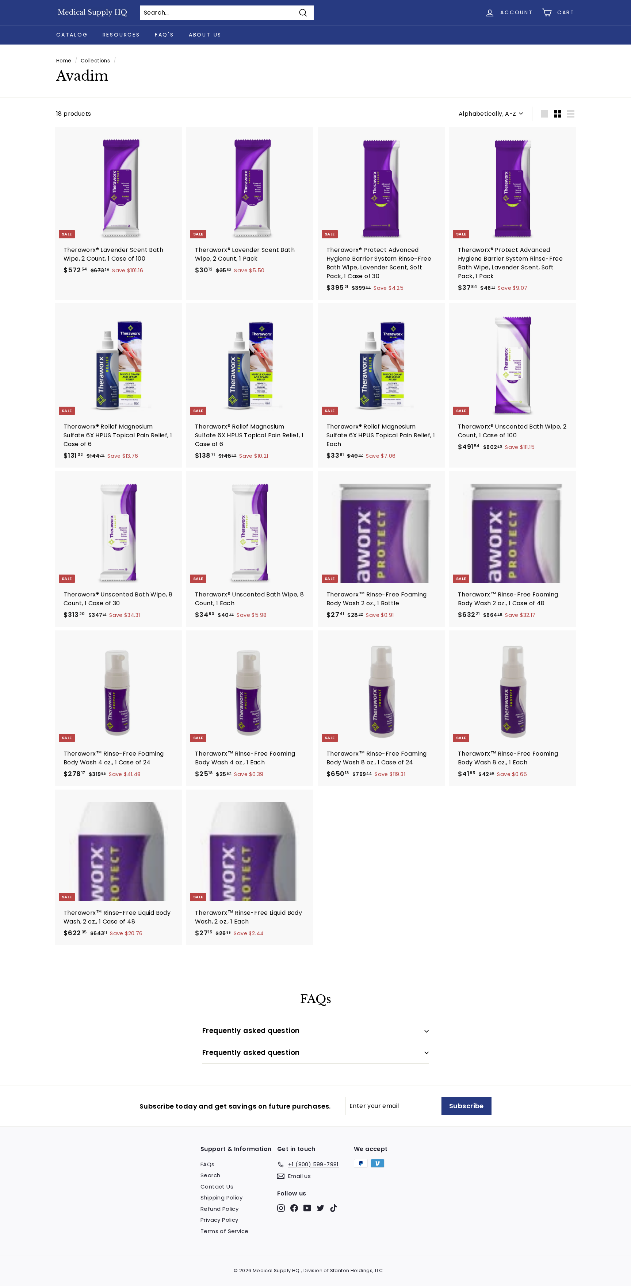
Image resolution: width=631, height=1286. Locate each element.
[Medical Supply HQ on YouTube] (307, 1208)
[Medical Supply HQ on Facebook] (294, 1208)
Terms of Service (224, 1231)
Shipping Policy (221, 1197)
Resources (121, 34)
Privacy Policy (219, 1220)
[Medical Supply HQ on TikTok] (333, 1208)
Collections (95, 60)
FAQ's (164, 34)
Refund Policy (219, 1209)
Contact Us (216, 1186)
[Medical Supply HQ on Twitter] (320, 1208)
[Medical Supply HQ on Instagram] (281, 1208)
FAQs (207, 1164)
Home (64, 60)
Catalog (72, 34)
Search (210, 1175)
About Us (205, 34)
